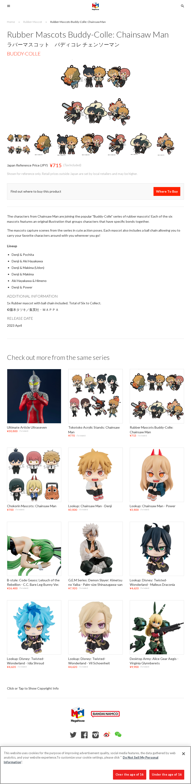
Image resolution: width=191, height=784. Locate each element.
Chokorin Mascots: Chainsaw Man (31, 506)
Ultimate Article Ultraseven (27, 427)
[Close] (183, 754)
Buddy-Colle (24, 53)
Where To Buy (167, 191)
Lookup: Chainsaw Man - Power (152, 506)
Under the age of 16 (167, 774)
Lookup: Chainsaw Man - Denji (90, 506)
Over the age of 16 (129, 774)
